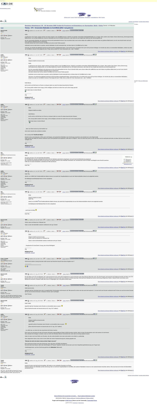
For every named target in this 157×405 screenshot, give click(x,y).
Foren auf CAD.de (40, 8)
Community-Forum (92, 400)
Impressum (75, 402)
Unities (63, 30)
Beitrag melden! (89, 398)
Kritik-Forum (68, 400)
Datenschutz (81, 402)
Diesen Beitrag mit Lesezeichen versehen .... (65, 396)
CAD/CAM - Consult (30, 98)
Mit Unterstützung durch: (5, 8)
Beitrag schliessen (71, 398)
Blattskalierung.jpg (128, 164)
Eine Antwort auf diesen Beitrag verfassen (108, 51)
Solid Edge (39, 9)
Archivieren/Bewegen (81, 398)
